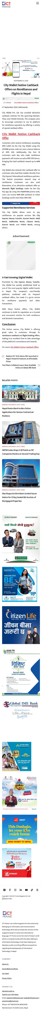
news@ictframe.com (31, 998)
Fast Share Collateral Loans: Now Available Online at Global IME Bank (19, 366)
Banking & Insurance (9, 405)
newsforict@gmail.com (15, 998)
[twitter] (4, 889)
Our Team (5, 973)
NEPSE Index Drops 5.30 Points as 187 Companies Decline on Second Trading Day (21, 452)
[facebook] (10, 889)
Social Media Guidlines (10, 968)
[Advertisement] (21, 32)
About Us (5, 964)
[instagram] (15, 889)
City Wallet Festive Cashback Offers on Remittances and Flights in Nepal (21, 89)
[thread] (37, 889)
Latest (18, 405)
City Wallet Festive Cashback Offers (26, 102)
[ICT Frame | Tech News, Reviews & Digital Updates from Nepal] (6, 6)
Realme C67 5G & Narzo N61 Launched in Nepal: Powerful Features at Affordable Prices (22, 359)
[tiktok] (32, 889)
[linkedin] (21, 889)
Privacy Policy (7, 978)
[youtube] (26, 889)
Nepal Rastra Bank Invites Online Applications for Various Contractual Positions (17, 412)
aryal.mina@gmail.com (10, 1001)
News (23, 405)
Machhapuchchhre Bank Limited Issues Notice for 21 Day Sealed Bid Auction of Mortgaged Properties (19, 497)
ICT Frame (7, 102)
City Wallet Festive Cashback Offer (21, 136)
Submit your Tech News (10, 994)
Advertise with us (8, 991)
